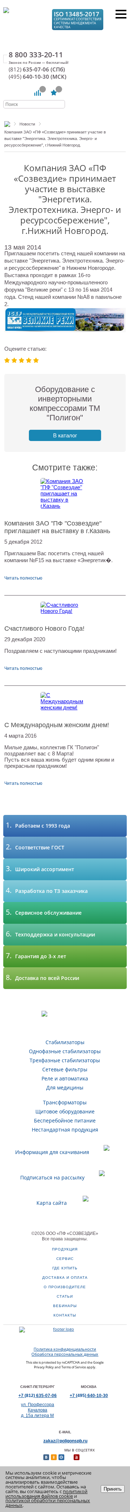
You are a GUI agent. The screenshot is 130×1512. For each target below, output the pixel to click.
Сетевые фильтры (64, 1069)
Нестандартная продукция (65, 1129)
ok (54, 1457)
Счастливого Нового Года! (44, 628)
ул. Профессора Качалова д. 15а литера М (37, 1410)
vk (46, 1457)
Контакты (64, 1315)
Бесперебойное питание (65, 1120)
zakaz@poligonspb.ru (65, 1440)
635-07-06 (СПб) (37, 69)
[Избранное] (54, 93)
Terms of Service (73, 1367)
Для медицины (64, 1087)
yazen (69, 1457)
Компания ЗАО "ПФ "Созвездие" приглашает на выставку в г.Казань (57, 527)
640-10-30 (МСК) (37, 76)
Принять (113, 1489)
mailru (61, 1457)
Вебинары (65, 1306)
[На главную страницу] (24, 18)
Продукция (65, 1249)
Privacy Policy (44, 1367)
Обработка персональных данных (64, 1354)
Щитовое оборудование (65, 1111)
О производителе (65, 1287)
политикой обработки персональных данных (47, 1502)
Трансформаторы (65, 1102)
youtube (76, 1457)
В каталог (65, 435)
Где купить (65, 1268)
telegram (92, 1457)
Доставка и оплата (65, 1278)
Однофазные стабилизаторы (65, 1051)
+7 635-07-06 (37, 1395)
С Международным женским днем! (56, 725)
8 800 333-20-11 (36, 54)
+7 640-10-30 (89, 1395)
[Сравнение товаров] (37, 93)
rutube (84, 1457)
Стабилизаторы (65, 1042)
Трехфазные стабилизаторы (65, 1060)
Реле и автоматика (65, 1078)
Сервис (65, 1259)
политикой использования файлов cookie (46, 1493)
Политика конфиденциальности (65, 1349)
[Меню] (121, 14)
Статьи (65, 1296)
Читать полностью (23, 578)
